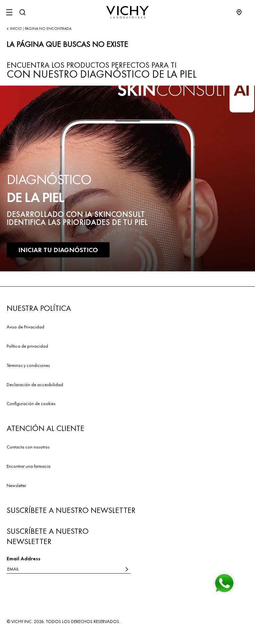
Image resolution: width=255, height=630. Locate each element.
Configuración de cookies (31, 403)
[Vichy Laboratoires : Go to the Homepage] (127, 12)
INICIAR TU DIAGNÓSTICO (58, 249)
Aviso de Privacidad (25, 327)
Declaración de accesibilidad (35, 384)
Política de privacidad (27, 346)
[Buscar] (22, 12)
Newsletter (16, 485)
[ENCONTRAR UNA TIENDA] (242, 12)
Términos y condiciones (28, 365)
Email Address (24, 558)
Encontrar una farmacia (28, 466)
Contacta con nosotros (28, 447)
